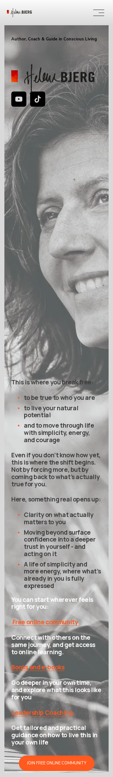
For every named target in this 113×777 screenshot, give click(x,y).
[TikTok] (37, 99)
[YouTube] (18, 99)
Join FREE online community (56, 763)
